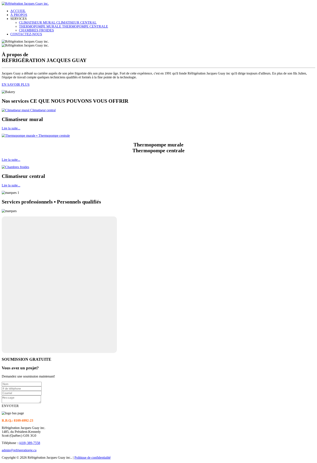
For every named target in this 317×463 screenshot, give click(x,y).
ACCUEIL (18, 11)
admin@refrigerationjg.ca (19, 450)
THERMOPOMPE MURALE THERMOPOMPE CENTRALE (63, 26)
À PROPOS (18, 15)
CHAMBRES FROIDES (36, 30)
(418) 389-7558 (29, 443)
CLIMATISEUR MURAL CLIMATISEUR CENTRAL (58, 22)
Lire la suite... (11, 128)
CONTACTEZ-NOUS (26, 34)
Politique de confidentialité (92, 457)
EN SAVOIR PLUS (16, 84)
